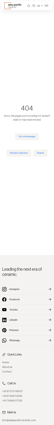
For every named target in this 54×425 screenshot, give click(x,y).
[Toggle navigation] (46, 6)
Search (40, 153)
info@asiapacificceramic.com (19, 420)
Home (5, 362)
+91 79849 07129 (12, 400)
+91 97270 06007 (12, 391)
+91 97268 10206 (12, 396)
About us (7, 367)
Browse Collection (19, 153)
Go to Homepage (27, 136)
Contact (7, 371)
